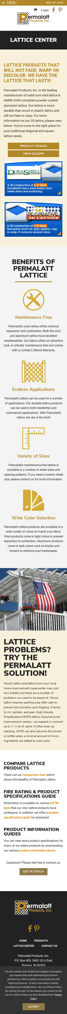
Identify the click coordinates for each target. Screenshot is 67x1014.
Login (45, 10)
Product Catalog (33, 146)
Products (41, 940)
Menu (11, 2)
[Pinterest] (60, 10)
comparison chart (34, 775)
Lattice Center (23, 945)
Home (23, 940)
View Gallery (33, 154)
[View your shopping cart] (35, 10)
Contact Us (49, 945)
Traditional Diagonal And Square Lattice (33, 18)
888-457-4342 (54, 2)
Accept (33, 1007)
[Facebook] (53, 10)
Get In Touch (33, 871)
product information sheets (37, 850)
